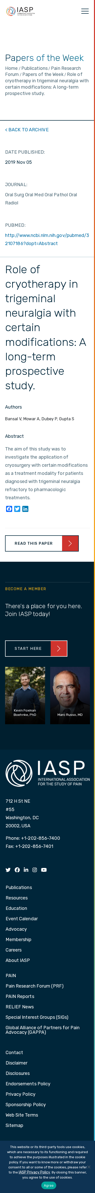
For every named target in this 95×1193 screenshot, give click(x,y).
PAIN (11, 975)
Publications (19, 887)
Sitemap (15, 1125)
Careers (14, 950)
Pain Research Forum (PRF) (35, 986)
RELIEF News (20, 1007)
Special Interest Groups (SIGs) (37, 1017)
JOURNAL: (16, 184)
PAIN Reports (20, 996)
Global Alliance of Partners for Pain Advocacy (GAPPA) (43, 1030)
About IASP (18, 960)
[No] (88, 1166)
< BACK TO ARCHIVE (27, 130)
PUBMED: (15, 225)
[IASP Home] (20, 11)
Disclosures (18, 1073)
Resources (17, 898)
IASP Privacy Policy (34, 1172)
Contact (14, 1052)
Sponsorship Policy (26, 1104)
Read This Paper (34, 543)
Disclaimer (17, 1063)
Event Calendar (22, 919)
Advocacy (16, 929)
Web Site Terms (22, 1115)
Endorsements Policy (28, 1084)
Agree (49, 1185)
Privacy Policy (20, 1094)
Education (16, 908)
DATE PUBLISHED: (25, 152)
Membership (19, 939)
